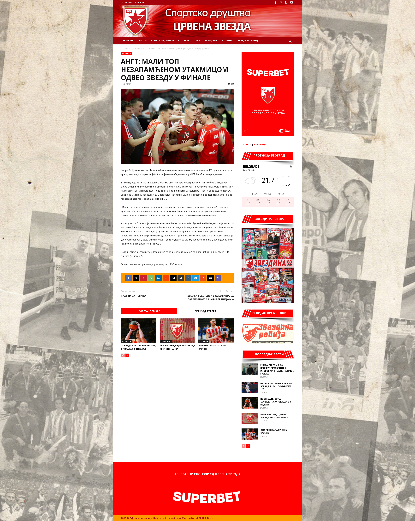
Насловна (125, 48)
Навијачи (211, 40)
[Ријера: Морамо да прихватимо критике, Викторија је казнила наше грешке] (250, 369)
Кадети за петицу (133, 295)
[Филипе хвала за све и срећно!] (216, 330)
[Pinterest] (143, 278)
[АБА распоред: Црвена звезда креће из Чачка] (177, 330)
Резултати (191, 40)
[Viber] (218, 278)
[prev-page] (123, 355)
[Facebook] (275, 2)
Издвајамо (166, 341)
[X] (136, 278)
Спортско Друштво (163, 40)
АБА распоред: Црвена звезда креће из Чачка (274, 416)
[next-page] (127, 355)
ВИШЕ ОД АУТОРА (205, 311)
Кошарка (137, 48)
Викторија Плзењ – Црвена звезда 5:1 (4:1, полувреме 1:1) (276, 386)
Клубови (227, 40)
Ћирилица (260, 144)
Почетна (128, 40)
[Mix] (203, 278)
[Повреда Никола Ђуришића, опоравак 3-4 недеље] (138, 330)
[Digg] (210, 278)
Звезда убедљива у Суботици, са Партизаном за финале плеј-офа (210, 297)
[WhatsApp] (151, 278)
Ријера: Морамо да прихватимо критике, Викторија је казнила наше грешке (277, 369)
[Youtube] (291, 2)
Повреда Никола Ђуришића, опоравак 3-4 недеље (275, 401)
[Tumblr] (188, 278)
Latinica (246, 144)
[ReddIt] (166, 278)
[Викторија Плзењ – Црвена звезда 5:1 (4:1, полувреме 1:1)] (250, 387)
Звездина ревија (248, 40)
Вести (143, 40)
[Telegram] (195, 278)
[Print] (181, 278)
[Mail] (281, 2)
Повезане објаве (149, 311)
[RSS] (286, 2)
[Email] (173, 278)
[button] (290, 41)
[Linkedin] (158, 278)
